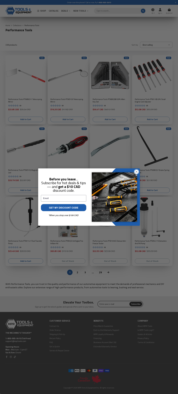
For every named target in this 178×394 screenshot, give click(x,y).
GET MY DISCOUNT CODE (63, 207)
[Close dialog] (136, 171)
